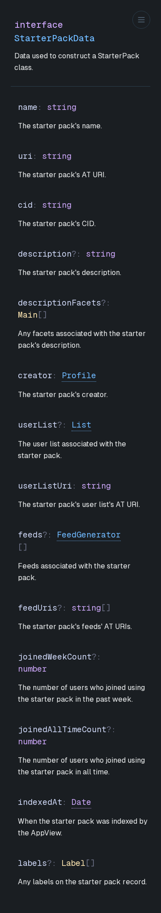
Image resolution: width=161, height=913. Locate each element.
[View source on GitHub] (143, 31)
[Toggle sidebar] (141, 20)
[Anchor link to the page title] (132, 31)
